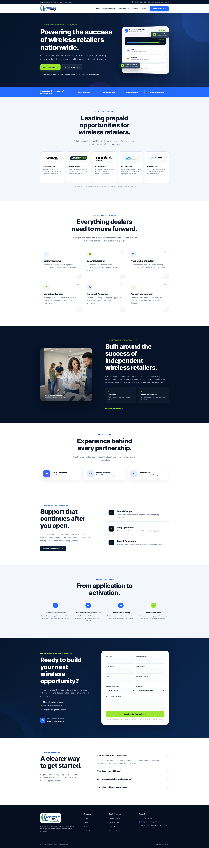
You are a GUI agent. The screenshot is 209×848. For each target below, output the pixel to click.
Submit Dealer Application (134, 714)
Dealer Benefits (123, 8)
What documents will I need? (132, 771)
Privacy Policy (88, 831)
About (86, 819)
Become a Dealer (158, 8)
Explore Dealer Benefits (51, 548)
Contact (143, 8)
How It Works (113, 827)
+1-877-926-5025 (140, 2)
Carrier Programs (109, 8)
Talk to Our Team (73, 67)
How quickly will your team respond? (132, 787)
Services (135, 8)
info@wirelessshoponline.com (159, 2)
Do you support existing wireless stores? (132, 779)
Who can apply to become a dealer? (133, 755)
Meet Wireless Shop (114, 408)
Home (98, 8)
